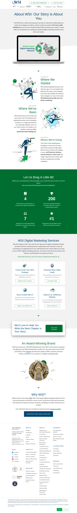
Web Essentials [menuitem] (42, 494)
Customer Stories (28, 6)
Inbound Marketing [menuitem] (43, 466)
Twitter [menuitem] (16, 454)
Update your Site (52, 306)
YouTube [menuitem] (16, 459)
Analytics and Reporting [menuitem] (44, 436)
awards (28, 351)
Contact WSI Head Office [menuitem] (31, 452)
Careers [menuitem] (27, 441)
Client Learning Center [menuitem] (58, 463)
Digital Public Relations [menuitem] (44, 453)
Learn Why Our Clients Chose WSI (38, 414)
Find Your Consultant (40, 3)
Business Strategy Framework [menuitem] (43, 439)
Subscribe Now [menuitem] (56, 472)
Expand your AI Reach (25, 281)
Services (22, 6)
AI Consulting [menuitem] (42, 434)
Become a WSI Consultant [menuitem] (31, 459)
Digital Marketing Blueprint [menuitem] (45, 451)
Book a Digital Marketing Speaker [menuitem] (58, 439)
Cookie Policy (55, 502)
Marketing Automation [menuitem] (44, 471)
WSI (30, 398)
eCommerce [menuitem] (42, 455)
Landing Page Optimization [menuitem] (45, 468)
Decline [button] (65, 509)
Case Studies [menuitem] (56, 448)
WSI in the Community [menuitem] (30, 443)
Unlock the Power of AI (24, 306)
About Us (14, 6)
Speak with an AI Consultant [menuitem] (29, 461)
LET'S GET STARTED (54, 328)
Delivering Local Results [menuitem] (58, 434)
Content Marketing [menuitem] (43, 448)
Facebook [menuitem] (16, 452)
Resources (48, 6)
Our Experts (39, 6)
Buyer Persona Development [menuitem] (42, 443)
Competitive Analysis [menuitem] (44, 446)
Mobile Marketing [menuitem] (43, 475)
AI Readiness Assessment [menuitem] (31, 473)
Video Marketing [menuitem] (43, 486)
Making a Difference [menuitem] (57, 453)
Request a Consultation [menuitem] (31, 454)
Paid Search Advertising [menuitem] (44, 477)
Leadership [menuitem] (28, 435)
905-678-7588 (58, 3)
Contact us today (55, 409)
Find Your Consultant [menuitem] (30, 456)
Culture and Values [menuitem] (30, 439)
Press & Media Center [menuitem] (58, 468)
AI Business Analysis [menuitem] (30, 471)
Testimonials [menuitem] (56, 455)
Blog (54, 6)
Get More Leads (52, 281)
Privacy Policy (47, 502)
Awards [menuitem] (27, 437)
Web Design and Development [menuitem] (42, 491)
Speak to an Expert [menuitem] (57, 436)
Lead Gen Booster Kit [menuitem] (30, 475)
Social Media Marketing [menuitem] (44, 479)
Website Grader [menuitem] (29, 477)
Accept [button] (59, 509)
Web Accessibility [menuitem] (43, 488)
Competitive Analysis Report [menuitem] (30, 480)
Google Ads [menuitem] (41, 464)
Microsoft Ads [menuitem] (42, 473)
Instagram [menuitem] (16, 461)
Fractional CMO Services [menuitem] (44, 462)
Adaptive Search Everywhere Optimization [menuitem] (44, 431)
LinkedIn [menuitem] (16, 456)
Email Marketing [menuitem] (43, 457)
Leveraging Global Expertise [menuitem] (57, 431)
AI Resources (60, 6)
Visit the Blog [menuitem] (56, 470)
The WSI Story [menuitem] (29, 432)
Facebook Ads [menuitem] (42, 459)
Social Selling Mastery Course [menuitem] (44, 482)
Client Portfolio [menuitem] (56, 451)
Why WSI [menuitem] (28, 430)
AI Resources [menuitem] (56, 466)
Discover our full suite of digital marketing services (37, 256)
